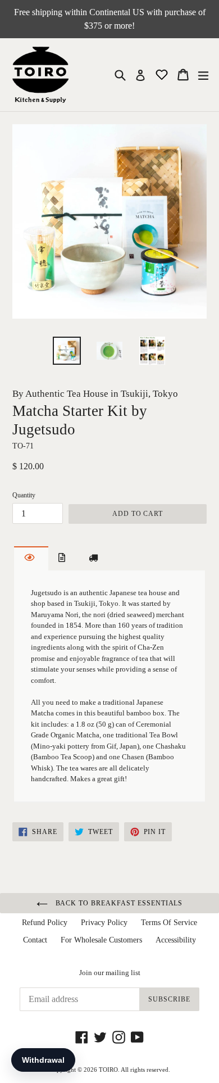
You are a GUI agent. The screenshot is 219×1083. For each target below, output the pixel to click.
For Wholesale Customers (101, 940)
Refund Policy (44, 922)
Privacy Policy (104, 922)
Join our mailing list (109, 972)
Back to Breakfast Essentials (118, 903)
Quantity (23, 495)
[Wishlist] (163, 74)
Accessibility (176, 940)
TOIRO (108, 1069)
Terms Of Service (169, 922)
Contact (35, 940)
